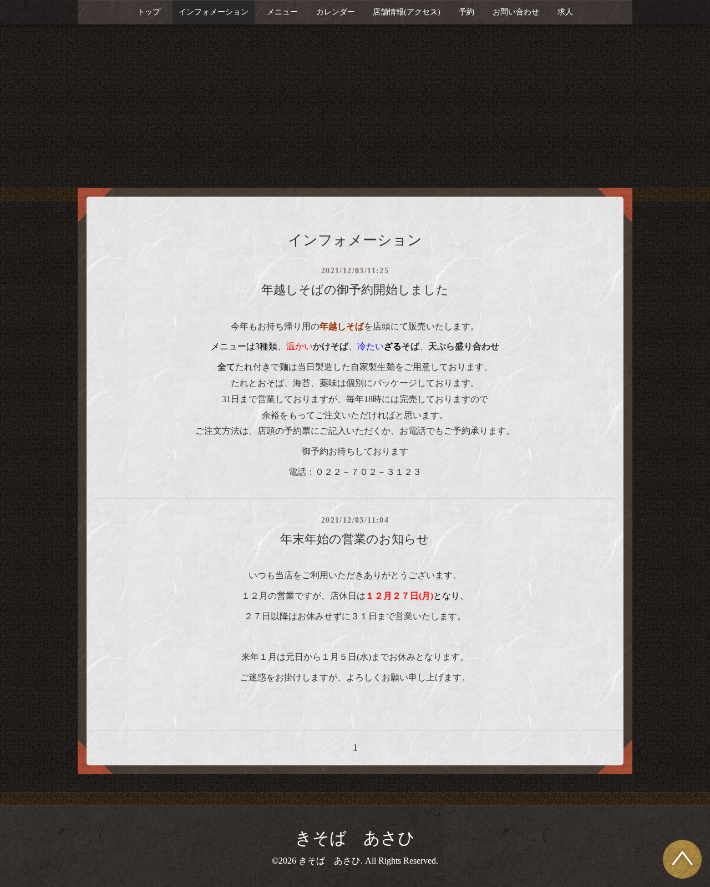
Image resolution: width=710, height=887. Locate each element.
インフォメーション (213, 12)
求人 (565, 12)
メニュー (282, 12)
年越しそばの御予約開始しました (355, 290)
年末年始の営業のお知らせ (354, 539)
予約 (466, 12)
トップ (148, 12)
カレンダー (335, 12)
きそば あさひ (355, 838)
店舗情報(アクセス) (406, 12)
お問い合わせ (516, 12)
